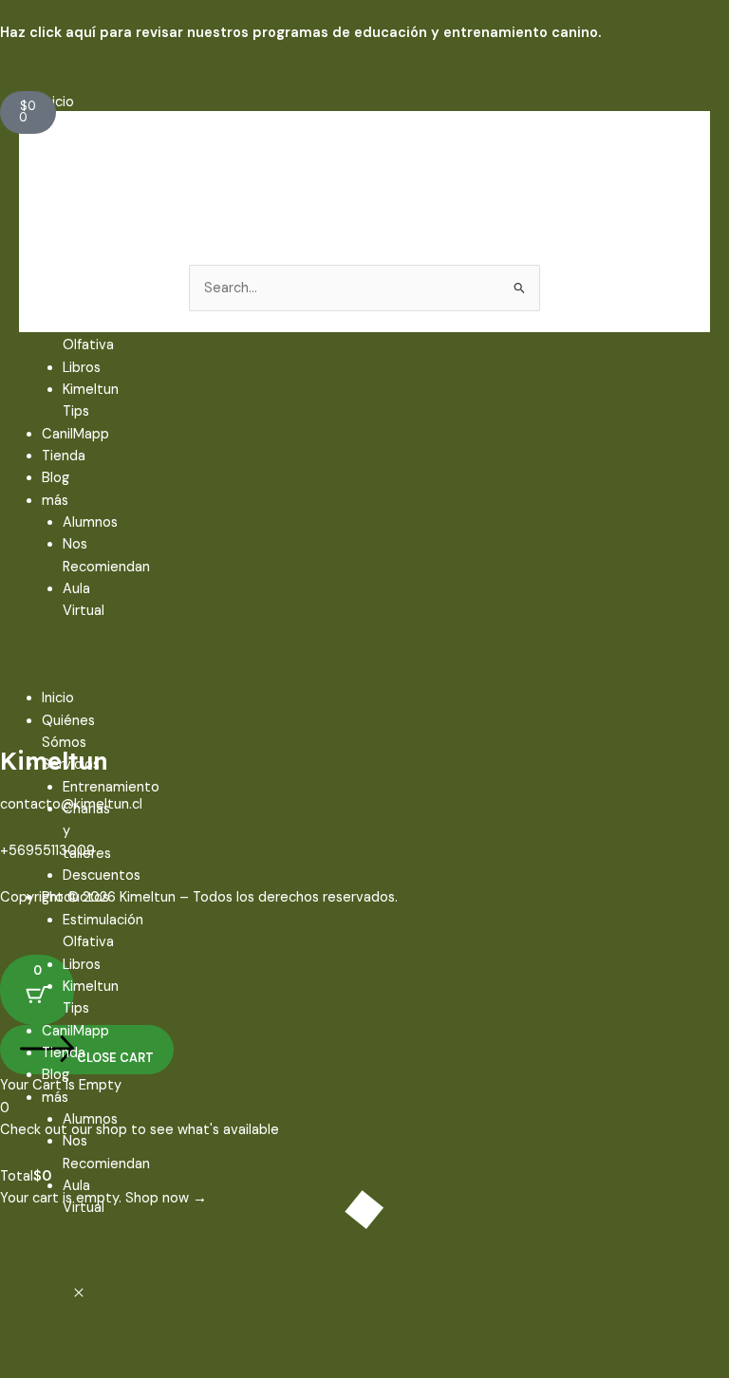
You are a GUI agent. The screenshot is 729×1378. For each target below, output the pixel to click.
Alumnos (90, 522)
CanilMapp (75, 434)
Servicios (71, 168)
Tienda (63, 456)
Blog (55, 478)
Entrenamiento (111, 190)
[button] (9, 665)
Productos (75, 301)
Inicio (58, 102)
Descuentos (101, 279)
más (55, 501)
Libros (82, 368)
